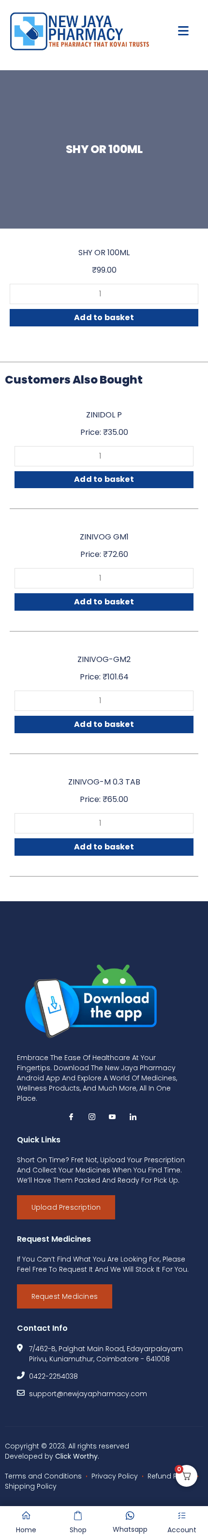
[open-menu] (183, 31)
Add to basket (104, 317)
